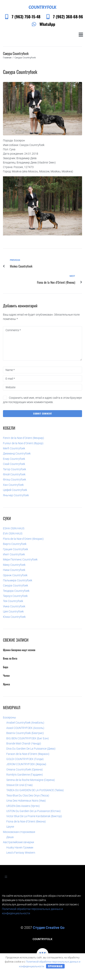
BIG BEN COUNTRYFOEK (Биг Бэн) (27, 738)
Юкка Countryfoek (14, 616)
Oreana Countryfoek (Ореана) (24, 769)
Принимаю (55, 966)
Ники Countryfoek (14, 569)
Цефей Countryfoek (15, 490)
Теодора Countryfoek (16, 590)
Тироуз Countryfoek (15, 595)
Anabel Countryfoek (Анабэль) (25, 722)
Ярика (6, 684)
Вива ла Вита (10, 658)
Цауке (10, 826)
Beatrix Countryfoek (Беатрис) (25, 733)
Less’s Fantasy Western (20, 852)
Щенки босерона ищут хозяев (19, 650)
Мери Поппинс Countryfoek (20, 559)
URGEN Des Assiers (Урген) (23, 805)
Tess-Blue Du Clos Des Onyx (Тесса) (27, 795)
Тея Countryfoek (13, 601)
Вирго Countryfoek (14, 543)
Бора (5, 667)
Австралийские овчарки (18, 842)
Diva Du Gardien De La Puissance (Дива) (31, 748)
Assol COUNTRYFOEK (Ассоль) (25, 727)
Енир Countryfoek (14, 458)
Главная (7, 57)
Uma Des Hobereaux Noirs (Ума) (26, 800)
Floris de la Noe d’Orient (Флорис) (23, 538)
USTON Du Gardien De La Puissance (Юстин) (33, 811)
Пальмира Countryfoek (17, 580)
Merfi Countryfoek (14, 448)
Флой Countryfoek (14, 474)
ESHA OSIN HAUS (13, 528)
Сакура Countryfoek (15, 585)
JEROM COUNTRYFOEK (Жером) (26, 764)
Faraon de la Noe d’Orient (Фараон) (27, 753)
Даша (10, 837)
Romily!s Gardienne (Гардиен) (24, 774)
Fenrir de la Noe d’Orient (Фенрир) (23, 438)
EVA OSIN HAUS (12, 533)
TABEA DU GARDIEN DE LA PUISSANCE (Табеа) (35, 790)
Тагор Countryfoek (14, 469)
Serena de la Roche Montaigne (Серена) (30, 779)
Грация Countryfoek (15, 549)
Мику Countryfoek (14, 564)
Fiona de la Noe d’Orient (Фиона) (26, 821)
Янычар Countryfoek (16, 495)
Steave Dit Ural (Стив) (19, 785)
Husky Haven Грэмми (19, 847)
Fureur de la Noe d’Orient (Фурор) (23, 443)
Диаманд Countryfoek (17, 453)
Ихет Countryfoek (14, 554)
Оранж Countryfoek (15, 575)
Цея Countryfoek (13, 611)
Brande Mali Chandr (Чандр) (23, 743)
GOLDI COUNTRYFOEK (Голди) (25, 759)
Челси (6, 675)
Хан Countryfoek (13, 484)
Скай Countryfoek (14, 464)
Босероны (9, 717)
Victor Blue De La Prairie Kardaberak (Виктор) (34, 816)
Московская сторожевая (19, 831)
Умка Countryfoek (14, 606)
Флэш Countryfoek (14, 479)
